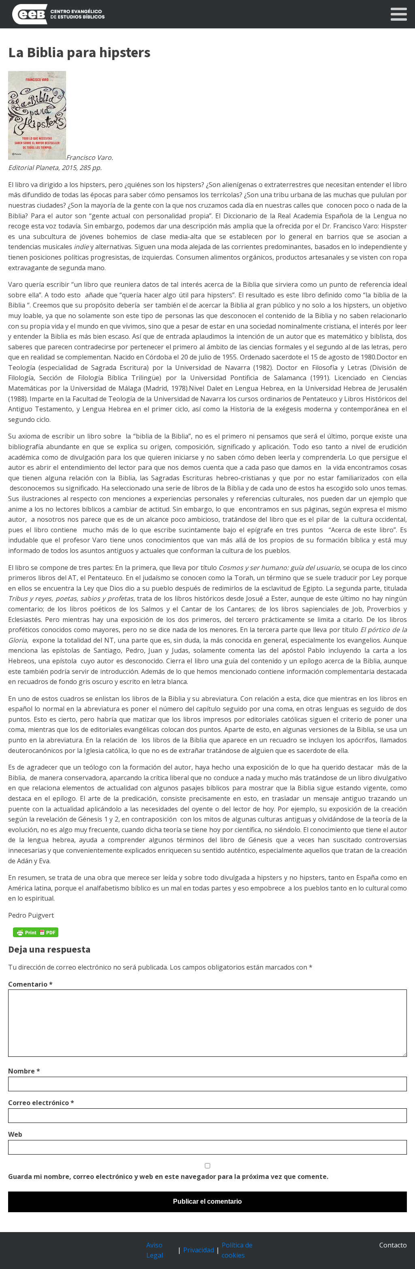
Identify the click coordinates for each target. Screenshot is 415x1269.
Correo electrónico (41, 1102)
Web (15, 1134)
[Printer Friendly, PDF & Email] (35, 932)
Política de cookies (237, 1250)
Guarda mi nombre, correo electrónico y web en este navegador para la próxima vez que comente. (168, 1176)
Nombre (24, 1071)
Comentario (30, 984)
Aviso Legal (154, 1250)
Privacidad (198, 1249)
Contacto (393, 1245)
